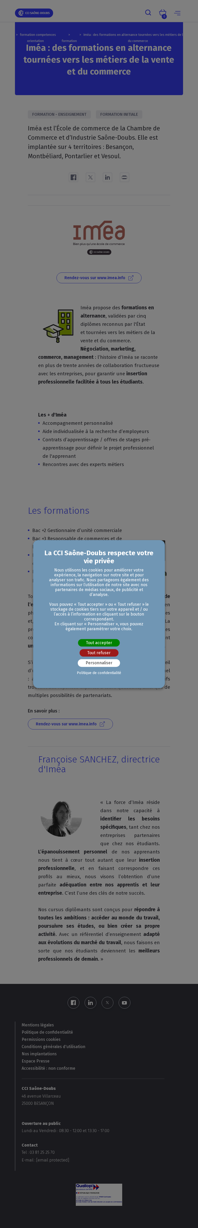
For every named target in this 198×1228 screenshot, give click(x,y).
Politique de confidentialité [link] (99, 673)
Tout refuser (99, 652)
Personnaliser (99, 663)
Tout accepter (99, 642)
